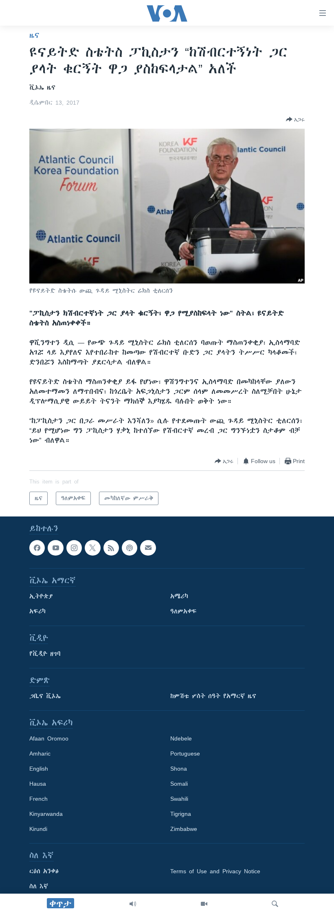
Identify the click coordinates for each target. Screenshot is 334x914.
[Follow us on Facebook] (37, 548)
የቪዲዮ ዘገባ (45, 654)
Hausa (37, 784)
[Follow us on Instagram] (74, 548)
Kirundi (38, 829)
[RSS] (111, 548)
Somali (179, 784)
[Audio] (133, 904)
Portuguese (185, 754)
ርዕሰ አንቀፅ (44, 871)
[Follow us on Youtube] (55, 548)
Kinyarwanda (46, 814)
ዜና (34, 35)
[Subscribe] (148, 548)
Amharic (40, 754)
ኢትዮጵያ (41, 596)
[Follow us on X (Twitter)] (92, 548)
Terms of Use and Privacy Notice (215, 871)
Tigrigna (180, 814)
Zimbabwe (183, 829)
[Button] (295, 119)
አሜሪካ (179, 596)
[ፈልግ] (275, 904)
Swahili (179, 799)
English (38, 769)
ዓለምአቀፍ (183, 611)
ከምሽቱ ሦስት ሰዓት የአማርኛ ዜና (213, 696)
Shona (178, 769)
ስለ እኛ (38, 886)
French (38, 799)
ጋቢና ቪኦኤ (45, 696)
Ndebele (181, 739)
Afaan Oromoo (48, 739)
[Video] (204, 904)
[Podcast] (129, 548)
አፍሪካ (37, 611)
